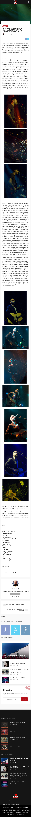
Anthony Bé (7, 34)
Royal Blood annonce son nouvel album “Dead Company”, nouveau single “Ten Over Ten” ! (19, 671)
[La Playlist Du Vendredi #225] (4, 732)
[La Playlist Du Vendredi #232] (4, 740)
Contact (18, 804)
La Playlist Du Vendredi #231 (17, 745)
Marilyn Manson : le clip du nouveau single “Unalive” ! (17, 662)
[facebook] (14, 597)
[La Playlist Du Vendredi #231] (4, 747)
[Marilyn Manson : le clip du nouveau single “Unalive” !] (5, 664)
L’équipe (10, 800)
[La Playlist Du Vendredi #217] (4, 725)
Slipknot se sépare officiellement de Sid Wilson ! (14, 656)
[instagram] (19, 597)
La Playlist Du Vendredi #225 (17, 730)
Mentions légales (17, 800)
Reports (5, 26)
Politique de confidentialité (9, 804)
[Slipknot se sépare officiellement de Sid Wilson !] (15, 651)
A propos (5, 800)
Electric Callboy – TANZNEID (17, 677)
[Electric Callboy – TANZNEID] (5, 680)
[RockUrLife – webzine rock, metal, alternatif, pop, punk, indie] (15, 796)
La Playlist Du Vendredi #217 (17, 722)
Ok (8, 814)
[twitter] (16, 597)
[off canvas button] (2, 2)
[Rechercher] (28, 2)
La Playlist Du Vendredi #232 (17, 737)
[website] (12, 597)
